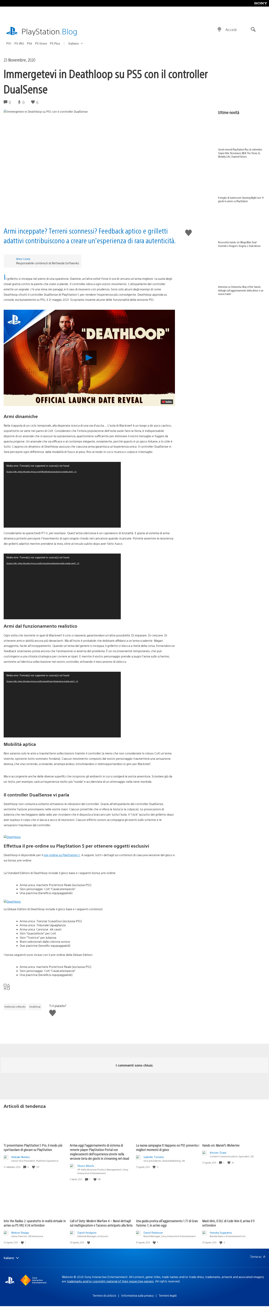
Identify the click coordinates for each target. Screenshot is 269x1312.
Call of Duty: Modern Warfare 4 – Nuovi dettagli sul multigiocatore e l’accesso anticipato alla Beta (101, 1223)
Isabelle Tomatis (153, 1157)
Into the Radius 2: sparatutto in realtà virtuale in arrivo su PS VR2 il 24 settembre (35, 1223)
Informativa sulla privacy (137, 1295)
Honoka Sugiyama (221, 1232)
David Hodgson (86, 1232)
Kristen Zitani (218, 1152)
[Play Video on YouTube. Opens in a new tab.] (167, 401)
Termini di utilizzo (104, 1295)
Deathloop (35, 1006)
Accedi (231, 29)
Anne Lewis (23, 258)
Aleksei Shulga (20, 1232)
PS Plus (55, 43)
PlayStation (49, 31)
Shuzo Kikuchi (85, 1165)
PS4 (29, 43)
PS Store (41, 43)
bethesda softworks (15, 1006)
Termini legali (168, 1295)
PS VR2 (19, 43)
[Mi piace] (34, 1167)
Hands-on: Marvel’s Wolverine (221, 1145)
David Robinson (153, 1232)
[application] (62, 495)
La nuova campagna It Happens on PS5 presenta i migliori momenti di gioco (167, 1147)
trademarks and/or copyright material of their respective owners (110, 1281)
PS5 (9, 43)
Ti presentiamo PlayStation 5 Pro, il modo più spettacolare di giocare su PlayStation (33, 1147)
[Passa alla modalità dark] (219, 29)
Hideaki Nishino (20, 1157)
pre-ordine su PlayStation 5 (62, 855)
